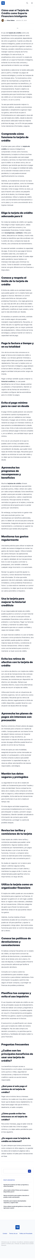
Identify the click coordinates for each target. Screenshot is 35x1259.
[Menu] (32, 3)
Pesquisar (29, 1171)
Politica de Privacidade (26, 1233)
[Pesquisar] (27, 3)
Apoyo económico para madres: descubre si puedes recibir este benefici (16, 1196)
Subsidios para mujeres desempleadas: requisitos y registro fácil (14, 1201)
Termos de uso (13, 1233)
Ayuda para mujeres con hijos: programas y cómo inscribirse (16, 1185)
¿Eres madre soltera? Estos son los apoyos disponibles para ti (15, 1190)
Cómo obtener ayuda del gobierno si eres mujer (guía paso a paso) (17, 1207)
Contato (5, 1233)
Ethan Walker (11, 20)
